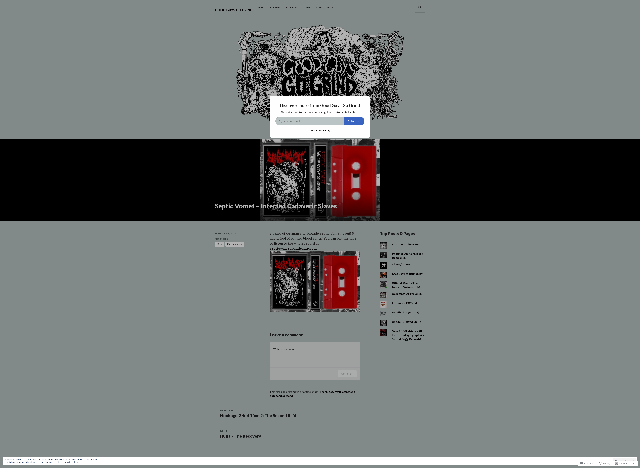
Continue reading (320, 130)
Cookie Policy (71, 462)
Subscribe (354, 121)
